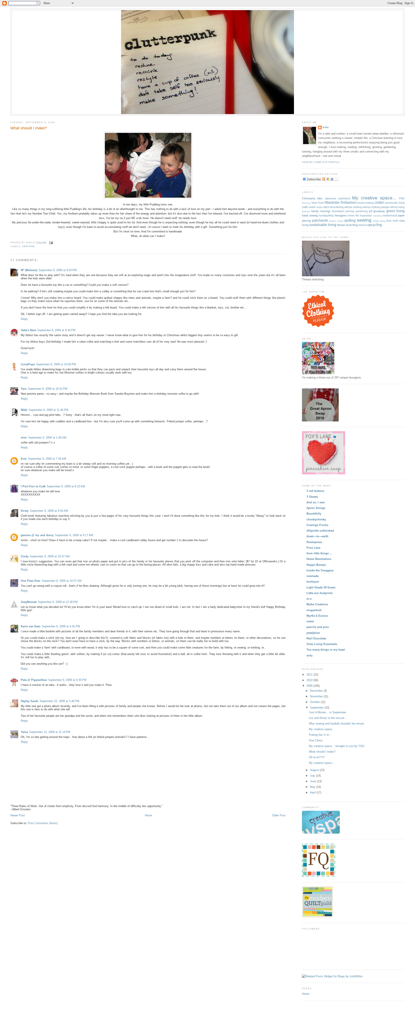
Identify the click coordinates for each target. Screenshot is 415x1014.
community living (395, 202)
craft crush (308, 207)
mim (24, 437)
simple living (379, 221)
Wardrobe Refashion (340, 202)
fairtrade (306, 211)
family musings (321, 211)
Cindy (25, 556)
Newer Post (17, 815)
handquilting (326, 215)
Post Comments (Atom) (42, 823)
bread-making (365, 202)
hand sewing (310, 215)
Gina (325, 127)
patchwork (320, 220)
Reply (24, 319)
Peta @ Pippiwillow (34, 680)
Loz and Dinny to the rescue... (328, 718)
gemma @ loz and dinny (37, 535)
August (315, 770)
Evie (24, 458)
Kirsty (25, 510)
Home (148, 815)
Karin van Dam (30, 626)
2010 (309, 680)
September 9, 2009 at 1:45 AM (47, 437)
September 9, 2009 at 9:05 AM (49, 510)
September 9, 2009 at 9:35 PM (67, 680)
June (313, 781)
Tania (24, 732)
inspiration (366, 215)
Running (306, 203)
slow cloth (392, 220)
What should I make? (28, 128)
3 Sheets (312, 496)
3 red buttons (315, 491)
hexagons (341, 215)
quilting (350, 220)
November (317, 696)
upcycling (374, 225)
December (317, 690)
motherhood (390, 215)
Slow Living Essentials (321, 644)
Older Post (279, 815)
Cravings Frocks (317, 525)
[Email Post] (50, 242)
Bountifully (313, 513)
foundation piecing (343, 211)
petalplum (313, 632)
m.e (308, 598)
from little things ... (319, 553)
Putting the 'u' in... (320, 734)
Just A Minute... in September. (328, 712)
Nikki (24, 410)
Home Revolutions (318, 559)
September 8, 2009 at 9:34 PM (56, 330)
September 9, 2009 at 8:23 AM (66, 486)
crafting (28, 246)
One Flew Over (30, 580)
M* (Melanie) (29, 270)
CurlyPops (28, 364)
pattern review (336, 221)
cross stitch (322, 207)
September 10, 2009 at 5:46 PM (59, 701)
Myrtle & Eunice (317, 615)
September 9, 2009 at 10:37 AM (50, 556)
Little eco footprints (319, 593)
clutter (379, 202)
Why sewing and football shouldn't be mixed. (336, 723)
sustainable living (322, 225)
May (313, 786)
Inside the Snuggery (320, 570)
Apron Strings (315, 508)
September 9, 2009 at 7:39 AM (47, 458)
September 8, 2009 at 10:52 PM (47, 388)
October (315, 702)
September (317, 707)
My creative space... (374, 197)
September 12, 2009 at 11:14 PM (49, 732)
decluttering (337, 207)
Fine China (315, 740)
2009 (309, 685)
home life (353, 215)
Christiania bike (312, 198)
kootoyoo (312, 581)
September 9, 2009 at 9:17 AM (74, 535)
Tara (23, 388)
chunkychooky (316, 519)
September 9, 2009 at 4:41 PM (61, 626)
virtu (309, 655)
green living (395, 211)
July (313, 775)
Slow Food (317, 202)
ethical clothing (353, 207)
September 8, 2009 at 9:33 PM (57, 270)
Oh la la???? (317, 757)
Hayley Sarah (29, 701)
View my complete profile (321, 162)
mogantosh (314, 610)
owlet (310, 621)
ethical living (397, 207)
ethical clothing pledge (376, 207)
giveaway (379, 211)
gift (370, 211)
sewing (364, 220)
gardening (362, 211)
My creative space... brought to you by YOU (336, 746)
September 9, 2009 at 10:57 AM (61, 580)
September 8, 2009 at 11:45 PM (48, 410)
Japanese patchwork (337, 198)
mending (377, 216)
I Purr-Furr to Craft (33, 486)
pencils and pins (317, 627)
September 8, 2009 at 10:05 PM (56, 364)
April (313, 792)
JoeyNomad (29, 602)
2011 (309, 674)
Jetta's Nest (28, 330)
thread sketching (347, 225)
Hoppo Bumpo (316, 564)
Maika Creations (317, 604)
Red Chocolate (316, 638)
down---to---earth (317, 536)
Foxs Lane (313, 547)
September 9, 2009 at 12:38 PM (58, 602)
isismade (312, 576)
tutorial (363, 225)
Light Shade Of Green (320, 587)
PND (402, 198)
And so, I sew (315, 502)
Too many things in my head (325, 649)
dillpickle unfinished (320, 530)
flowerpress (314, 542)
